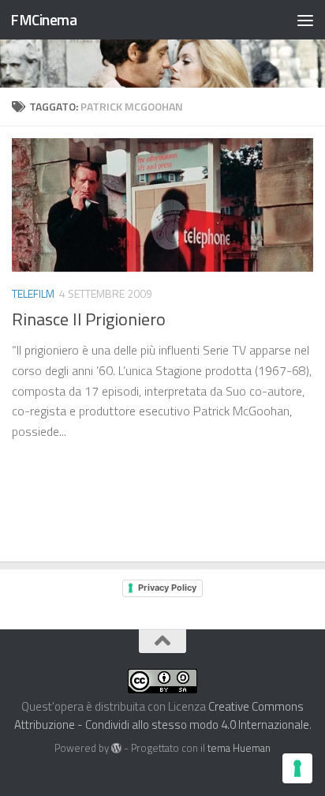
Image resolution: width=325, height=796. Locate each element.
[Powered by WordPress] (116, 748)
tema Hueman (239, 748)
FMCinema (43, 19)
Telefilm (33, 293)
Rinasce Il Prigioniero (89, 319)
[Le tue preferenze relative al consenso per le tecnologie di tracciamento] (297, 768)
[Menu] (305, 19)
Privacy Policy (167, 587)
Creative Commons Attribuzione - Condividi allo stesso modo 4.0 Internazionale (161, 715)
